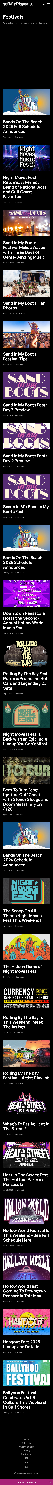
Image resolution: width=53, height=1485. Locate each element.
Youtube (26, 1458)
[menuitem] (26, 1439)
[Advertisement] (26, 61)
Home (26, 1439)
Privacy (26, 1450)
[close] (50, 1482)
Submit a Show (26, 1446)
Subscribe (27, 1443)
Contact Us (26, 1454)
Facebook (26, 1463)
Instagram (26, 1467)
